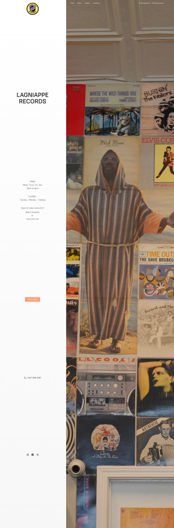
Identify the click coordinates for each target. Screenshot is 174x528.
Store (72, 3)
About (79, 3)
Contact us (96, 3)
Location (87, 3)
